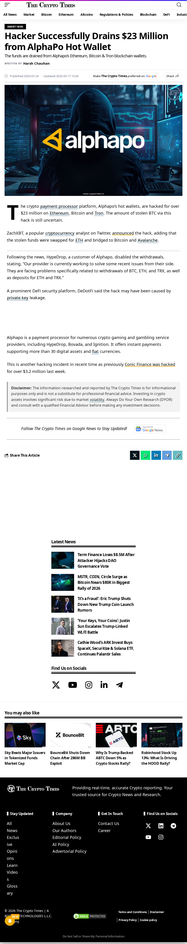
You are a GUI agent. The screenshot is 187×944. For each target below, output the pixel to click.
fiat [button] (95, 351)
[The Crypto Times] (50, 5)
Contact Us (108, 823)
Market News (15, 26)
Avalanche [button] (148, 240)
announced (123, 233)
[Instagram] (89, 685)
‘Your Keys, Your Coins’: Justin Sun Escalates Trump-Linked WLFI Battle (104, 626)
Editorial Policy (66, 837)
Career (104, 830)
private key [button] (17, 297)
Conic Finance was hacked (150, 364)
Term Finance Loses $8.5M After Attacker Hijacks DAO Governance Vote (106, 560)
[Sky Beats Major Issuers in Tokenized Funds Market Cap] (25, 735)
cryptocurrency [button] (59, 233)
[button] (8, 5)
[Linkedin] (160, 825)
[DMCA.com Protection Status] (90, 916)
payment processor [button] (59, 206)
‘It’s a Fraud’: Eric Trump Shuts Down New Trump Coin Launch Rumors (106, 604)
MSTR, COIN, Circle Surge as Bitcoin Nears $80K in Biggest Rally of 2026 (104, 582)
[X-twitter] (148, 825)
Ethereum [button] (59, 213)
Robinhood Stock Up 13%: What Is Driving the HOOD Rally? (159, 758)
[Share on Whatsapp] (145, 455)
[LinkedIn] (104, 685)
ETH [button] (79, 240)
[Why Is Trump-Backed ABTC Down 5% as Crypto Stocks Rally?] (116, 735)
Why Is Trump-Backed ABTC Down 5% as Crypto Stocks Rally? (114, 758)
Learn (12, 865)
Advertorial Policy (69, 851)
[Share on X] (135, 455)
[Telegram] (119, 685)
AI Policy (60, 844)
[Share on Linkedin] (156, 455)
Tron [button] (99, 213)
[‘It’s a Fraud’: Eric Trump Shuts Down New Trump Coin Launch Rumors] (62, 604)
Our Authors (64, 830)
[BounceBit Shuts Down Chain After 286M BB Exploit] (70, 735)
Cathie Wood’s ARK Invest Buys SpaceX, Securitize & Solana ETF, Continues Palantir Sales (106, 648)
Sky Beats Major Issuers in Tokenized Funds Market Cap (25, 758)
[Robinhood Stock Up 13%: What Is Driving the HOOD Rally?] (161, 735)
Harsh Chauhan (36, 63)
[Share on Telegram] (167, 455)
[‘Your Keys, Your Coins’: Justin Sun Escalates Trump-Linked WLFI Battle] (62, 626)
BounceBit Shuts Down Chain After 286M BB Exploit (70, 758)
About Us (61, 823)
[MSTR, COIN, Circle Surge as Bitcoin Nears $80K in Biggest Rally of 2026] (62, 582)
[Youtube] (148, 837)
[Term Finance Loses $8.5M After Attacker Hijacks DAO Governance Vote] (62, 560)
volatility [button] (97, 399)
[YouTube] (73, 685)
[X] (56, 685)
